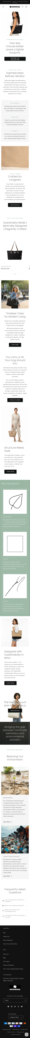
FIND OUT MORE (15, 400)
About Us (5, 954)
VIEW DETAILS (15, 205)
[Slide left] (11, 274)
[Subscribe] (25, 1000)
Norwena (9, 1029)
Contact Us (6, 936)
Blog (4, 957)
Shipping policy (20, 1032)
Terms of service (11, 1032)
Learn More (6, 822)
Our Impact (6, 961)
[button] (3, 7)
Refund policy (16, 1029)
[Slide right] (18, 274)
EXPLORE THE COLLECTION (15, 58)
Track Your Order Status (10, 944)
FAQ (4, 932)
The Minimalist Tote (6, 266)
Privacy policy (24, 1029)
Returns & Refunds (8, 965)
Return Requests (8, 940)
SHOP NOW (15, 345)
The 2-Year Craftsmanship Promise (13, 969)
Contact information (16, 1034)
